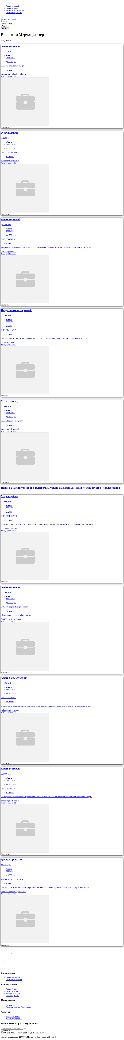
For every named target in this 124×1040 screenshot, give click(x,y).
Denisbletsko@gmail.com (11, 619)
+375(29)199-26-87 (8, 431)
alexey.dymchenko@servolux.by (13, 74)
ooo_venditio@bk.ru (9, 528)
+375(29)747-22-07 (8, 76)
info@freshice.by (7, 342)
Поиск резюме (12, 8)
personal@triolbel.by (9, 252)
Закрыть (5, 29)
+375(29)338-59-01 (8, 531)
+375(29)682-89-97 (8, 345)
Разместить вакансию (15, 10)
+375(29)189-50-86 (8, 894)
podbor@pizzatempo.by (10, 801)
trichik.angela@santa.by (10, 161)
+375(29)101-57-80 (8, 712)
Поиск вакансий (12, 6)
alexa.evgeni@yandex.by (10, 429)
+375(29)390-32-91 (8, 803)
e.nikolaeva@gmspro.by (10, 710)
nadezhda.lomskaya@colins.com (13, 892)
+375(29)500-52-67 (8, 163)
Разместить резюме (14, 13)
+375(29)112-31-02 (8, 254)
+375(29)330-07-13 (8, 621)
